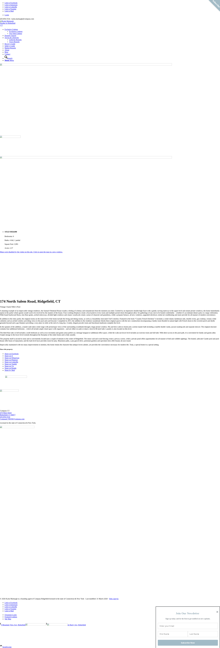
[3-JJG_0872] (86, 65)
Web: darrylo (113, 599)
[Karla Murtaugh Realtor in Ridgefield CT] (110, 23)
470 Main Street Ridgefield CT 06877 (7, 414)
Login (7, 15)
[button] (187, 613)
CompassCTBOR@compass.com (12, 419)
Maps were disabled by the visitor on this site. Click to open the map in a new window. (31, 252)
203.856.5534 (5, 417)
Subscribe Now (188, 642)
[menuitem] (112, 15)
